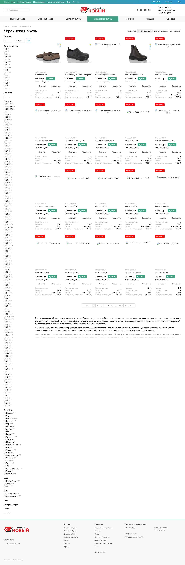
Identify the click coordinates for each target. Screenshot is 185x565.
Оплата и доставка (24, 2)
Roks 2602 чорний (133, 272)
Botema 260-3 (71, 206)
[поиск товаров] (28, 10)
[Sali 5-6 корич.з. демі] (168, 53)
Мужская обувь (17, 19)
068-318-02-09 (144, 10)
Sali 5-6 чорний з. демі (74, 140)
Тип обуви (8, 410)
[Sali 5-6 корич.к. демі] (48, 119)
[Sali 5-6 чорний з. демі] (78, 119)
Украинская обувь (103, 19)
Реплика (7, 513)
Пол (5, 490)
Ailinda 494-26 (41, 75)
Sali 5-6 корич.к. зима (134, 75)
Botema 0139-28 (162, 206)
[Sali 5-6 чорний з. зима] (168, 119)
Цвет (6, 500)
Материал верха (11, 505)
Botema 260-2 (101, 206)
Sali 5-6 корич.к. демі (44, 140)
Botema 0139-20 (72, 272)
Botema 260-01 (131, 206)
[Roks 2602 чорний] (138, 251)
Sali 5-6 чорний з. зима (164, 140)
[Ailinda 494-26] (48, 53)
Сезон (6, 478)
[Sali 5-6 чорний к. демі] (108, 119)
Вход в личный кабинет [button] (103, 528)
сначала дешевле (161, 31)
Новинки (129, 19)
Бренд (6, 509)
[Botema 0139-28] (168, 185)
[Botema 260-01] (138, 185)
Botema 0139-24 (42, 272)
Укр (77, 2)
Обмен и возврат (39, 2)
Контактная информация (56, 2)
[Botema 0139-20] (78, 251)
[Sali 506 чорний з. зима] (108, 53)
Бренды (171, 19)
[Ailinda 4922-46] (138, 119)
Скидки (150, 19)
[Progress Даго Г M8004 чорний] (78, 53)
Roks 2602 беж (161, 272)
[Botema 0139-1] (108, 251)
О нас (13, 2)
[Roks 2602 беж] (168, 251)
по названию (175, 31)
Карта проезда (159, 530)
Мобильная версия (13, 544)
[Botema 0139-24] (48, 251)
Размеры (8, 93)
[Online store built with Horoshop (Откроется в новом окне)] (13, 562)
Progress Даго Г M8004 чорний (78, 75)
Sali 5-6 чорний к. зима (44, 206)
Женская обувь (45, 19)
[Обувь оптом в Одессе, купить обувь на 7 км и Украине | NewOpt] (16, 529)
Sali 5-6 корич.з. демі (164, 75)
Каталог (6, 2)
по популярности (145, 31)
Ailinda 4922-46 (131, 140)
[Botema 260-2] (108, 185)
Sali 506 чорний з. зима (105, 75)
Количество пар (11, 46)
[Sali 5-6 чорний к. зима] (48, 185)
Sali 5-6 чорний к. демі (104, 140)
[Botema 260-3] (78, 185)
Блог (68, 2)
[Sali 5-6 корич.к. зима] (138, 53)
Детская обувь (73, 19)
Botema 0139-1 (101, 272)
